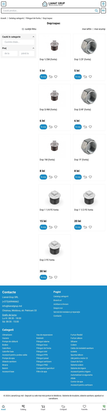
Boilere (5, 345)
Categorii (8, 329)
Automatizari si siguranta (82, 375)
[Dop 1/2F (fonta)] (89, 46)
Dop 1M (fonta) (47, 159)
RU (103, 10)
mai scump (99, 29)
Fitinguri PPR (42, 355)
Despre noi (58, 308)
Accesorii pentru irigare (80, 371)
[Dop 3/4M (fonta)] (55, 96)
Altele (73, 378)
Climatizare (7, 335)
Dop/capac (47, 18)
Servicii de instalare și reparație (67, 312)
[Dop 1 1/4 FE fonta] (55, 196)
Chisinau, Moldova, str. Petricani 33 (19, 310)
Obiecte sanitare (9, 361)
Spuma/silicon (77, 355)
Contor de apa (77, 381)
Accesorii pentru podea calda (14, 355)
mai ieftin (87, 29)
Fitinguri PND (42, 365)
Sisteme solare (77, 365)
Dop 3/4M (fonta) (48, 109)
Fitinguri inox (42, 345)
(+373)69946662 (10, 301)
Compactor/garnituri (45, 368)
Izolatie (74, 351)
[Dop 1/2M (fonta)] (55, 46)
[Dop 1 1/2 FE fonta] (89, 196)
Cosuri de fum (77, 361)
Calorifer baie (8, 351)
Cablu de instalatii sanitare (82, 348)
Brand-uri (58, 300)
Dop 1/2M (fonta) (48, 59)
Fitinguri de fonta (33, 18)
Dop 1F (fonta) (81, 159)
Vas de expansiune (44, 335)
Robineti (39, 338)
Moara (5, 365)
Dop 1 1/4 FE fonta (49, 209)
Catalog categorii (16, 18)
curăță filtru (30, 29)
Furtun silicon (76, 338)
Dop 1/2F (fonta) (82, 59)
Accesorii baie (8, 371)
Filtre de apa (41, 371)
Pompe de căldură (10, 341)
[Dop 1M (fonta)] (55, 146)
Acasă (3, 18)
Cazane (5, 338)
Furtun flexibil (76, 335)
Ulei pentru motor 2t (79, 358)
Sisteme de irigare (78, 368)
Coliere (73, 345)
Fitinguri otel (41, 351)
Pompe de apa (8, 358)
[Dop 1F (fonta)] (89, 146)
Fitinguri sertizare (43, 361)
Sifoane (74, 341)
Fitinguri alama (42, 341)
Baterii (5, 368)
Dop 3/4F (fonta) (82, 109)
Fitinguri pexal (42, 358)
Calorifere (6, 348)
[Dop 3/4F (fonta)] (89, 96)
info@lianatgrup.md (12, 306)
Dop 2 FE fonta (47, 260)
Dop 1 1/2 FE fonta (83, 209)
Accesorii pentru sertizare (82, 385)
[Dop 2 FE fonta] (55, 247)
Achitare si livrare (61, 304)
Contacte (9, 292)
